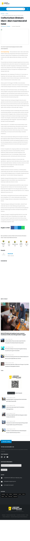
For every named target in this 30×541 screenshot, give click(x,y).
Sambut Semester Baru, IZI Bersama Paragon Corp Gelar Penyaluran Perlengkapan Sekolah (17, 365)
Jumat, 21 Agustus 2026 (5, 331)
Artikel (7, 13)
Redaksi (3, 536)
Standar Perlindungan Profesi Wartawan (19, 537)
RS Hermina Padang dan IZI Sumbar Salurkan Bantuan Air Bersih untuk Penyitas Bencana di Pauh (16, 357)
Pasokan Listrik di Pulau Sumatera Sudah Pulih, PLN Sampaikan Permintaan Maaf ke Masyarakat (15, 341)
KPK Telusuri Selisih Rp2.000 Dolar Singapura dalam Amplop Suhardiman (16, 437)
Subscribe (4, 490)
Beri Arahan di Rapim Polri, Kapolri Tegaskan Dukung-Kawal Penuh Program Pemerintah (16, 349)
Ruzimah (4, 26)
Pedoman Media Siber (11, 536)
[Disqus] (15, 280)
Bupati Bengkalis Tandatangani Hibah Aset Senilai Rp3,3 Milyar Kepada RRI (16, 421)
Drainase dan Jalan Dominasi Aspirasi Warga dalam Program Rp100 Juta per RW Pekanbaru (17, 444)
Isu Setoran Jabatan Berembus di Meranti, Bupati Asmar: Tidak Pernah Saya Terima (16, 452)
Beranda (2, 13)
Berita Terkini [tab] (11, 414)
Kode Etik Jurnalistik (21, 536)
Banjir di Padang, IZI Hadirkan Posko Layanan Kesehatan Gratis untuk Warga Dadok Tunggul (13, 334)
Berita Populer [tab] (18, 414)
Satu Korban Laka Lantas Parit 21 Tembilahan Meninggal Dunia (15, 429)
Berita (9, 26)
